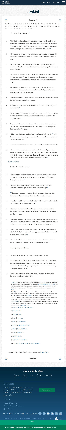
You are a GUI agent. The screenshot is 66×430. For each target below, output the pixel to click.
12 (42, 23)
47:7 (14, 311)
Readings (56, 2)
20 (8, 26)
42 (14, 29)
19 (6, 26)
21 (11, 26)
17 (56, 23)
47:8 (13, 292)
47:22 (14, 343)
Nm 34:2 (25, 325)
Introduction (10, 23)
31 (39, 26)
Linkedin (52, 413)
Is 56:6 (37, 343)
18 (58, 23)
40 (8, 29)
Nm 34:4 (19, 340)
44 (20, 29)
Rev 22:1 (30, 307)
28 (31, 26)
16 (53, 23)
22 (14, 26)
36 (53, 26)
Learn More (46, 390)
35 (50, 26)
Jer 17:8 (23, 321)
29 (34, 26)
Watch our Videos (45, 375)
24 (20, 26)
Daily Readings (19, 375)
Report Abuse (46, 2)
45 (22, 29)
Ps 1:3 (19, 321)
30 (36, 26)
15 (50, 23)
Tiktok (60, 413)
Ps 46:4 (25, 307)
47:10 (14, 297)
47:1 (13, 282)
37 (56, 26)
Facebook (44, 413)
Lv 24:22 (19, 343)
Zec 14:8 (18, 314)
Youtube (48, 413)
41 (11, 29)
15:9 (23, 329)
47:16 (14, 336)
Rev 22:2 (18, 311)
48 (31, 29)
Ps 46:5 (53, 284)
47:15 (14, 332)
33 (45, 26)
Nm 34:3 (23, 305)
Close (32, 421)
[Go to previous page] (7, 20)
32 (42, 26)
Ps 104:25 (20, 318)
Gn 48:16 (19, 325)
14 (47, 23)
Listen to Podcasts (31, 375)
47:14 (14, 329)
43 (17, 29)
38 (59, 26)
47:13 (14, 301)
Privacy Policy (44, 352)
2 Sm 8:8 (19, 336)
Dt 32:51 (24, 340)
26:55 (30, 343)
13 (44, 23)
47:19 (14, 340)
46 (25, 29)
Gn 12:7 (19, 329)
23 (17, 26)
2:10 (46, 284)
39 (6, 29)
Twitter (40, 413)
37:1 (27, 295)
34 (48, 26)
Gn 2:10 (20, 307)
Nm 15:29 (25, 343)
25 (22, 26)
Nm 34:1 (19, 332)
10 (36, 23)
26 (25, 26)
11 (39, 23)
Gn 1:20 (40, 284)
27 (28, 26)
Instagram (56, 413)
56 (33, 343)
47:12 (14, 321)
